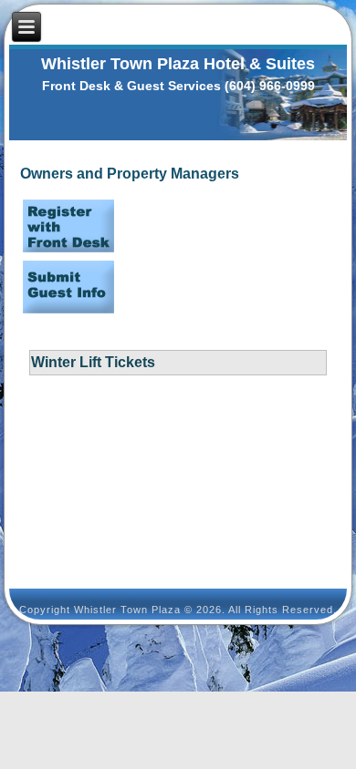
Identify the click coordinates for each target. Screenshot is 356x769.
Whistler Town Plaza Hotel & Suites (178, 64)
